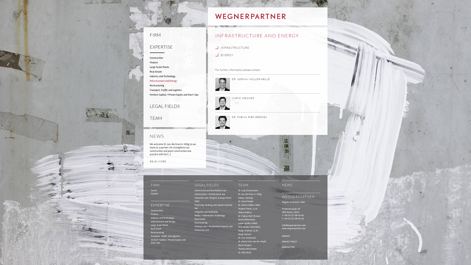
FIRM (155, 185)
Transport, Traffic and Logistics (166, 90)
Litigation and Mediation (206, 212)
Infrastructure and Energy (163, 80)
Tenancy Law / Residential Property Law (214, 226)
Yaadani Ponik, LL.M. (248, 208)
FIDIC (197, 201)
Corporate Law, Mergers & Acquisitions (213, 198)
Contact (154, 193)
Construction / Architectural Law (210, 194)
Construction (156, 57)
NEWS (287, 185)
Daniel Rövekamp (246, 219)
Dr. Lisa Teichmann (247, 237)
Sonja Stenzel (244, 234)
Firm (155, 35)
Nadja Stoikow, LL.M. (248, 230)
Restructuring (157, 85)
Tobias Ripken (245, 212)
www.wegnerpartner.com (294, 228)
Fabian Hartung (245, 198)
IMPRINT (286, 236)
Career (154, 190)
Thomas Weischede (247, 249)
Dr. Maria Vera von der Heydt (252, 241)
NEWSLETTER (288, 247)
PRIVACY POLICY (289, 241)
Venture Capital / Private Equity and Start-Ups (174, 94)
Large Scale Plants (159, 67)
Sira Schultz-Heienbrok (249, 227)
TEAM (156, 118)
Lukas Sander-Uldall (247, 223)
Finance (154, 62)
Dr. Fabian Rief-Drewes (249, 216)
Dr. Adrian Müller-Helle (249, 205)
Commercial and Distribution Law (210, 190)
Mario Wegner (245, 245)
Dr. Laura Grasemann (248, 190)
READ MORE (158, 161)
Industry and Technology (163, 76)
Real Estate (156, 71)
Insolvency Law (202, 230)
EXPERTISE (161, 47)
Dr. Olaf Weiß (244, 252)
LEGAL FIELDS (165, 106)
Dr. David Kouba (246, 201)
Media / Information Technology (210, 215)
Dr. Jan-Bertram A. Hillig (250, 194)
